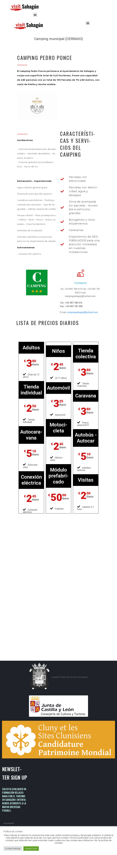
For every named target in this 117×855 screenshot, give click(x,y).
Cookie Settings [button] (12, 848)
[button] (35, 14)
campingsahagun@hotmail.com (82, 312)
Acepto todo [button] (31, 848)
